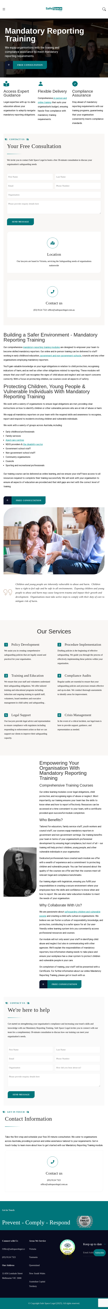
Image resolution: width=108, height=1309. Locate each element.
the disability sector (33, 444)
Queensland (34, 1265)
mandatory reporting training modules (41, 347)
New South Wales (37, 1273)
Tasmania (33, 1257)
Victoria (32, 1249)
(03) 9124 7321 (40, 310)
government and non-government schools (60, 355)
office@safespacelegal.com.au (61, 310)
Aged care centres (15, 440)
